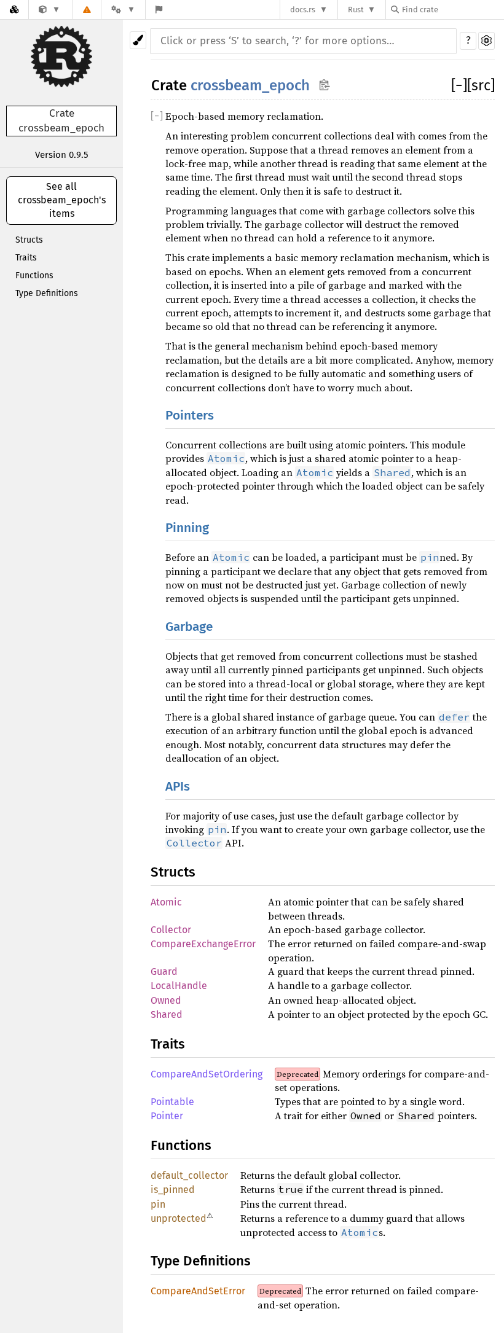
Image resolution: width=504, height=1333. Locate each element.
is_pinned (173, 1189)
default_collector (189, 1175)
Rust (356, 9)
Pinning (187, 528)
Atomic (166, 902)
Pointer (167, 1116)
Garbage (189, 627)
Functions (34, 275)
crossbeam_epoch (250, 85)
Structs (29, 240)
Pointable (172, 1102)
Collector (171, 930)
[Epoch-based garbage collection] (49, 9)
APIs (177, 786)
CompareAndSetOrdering (206, 1074)
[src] (481, 85)
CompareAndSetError (198, 1291)
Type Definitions (46, 293)
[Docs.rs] (14, 9)
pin (158, 1204)
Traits (26, 257)
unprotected (179, 1218)
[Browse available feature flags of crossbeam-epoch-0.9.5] (159, 9)
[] (459, 85)
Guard (164, 971)
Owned (166, 1000)
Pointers (189, 415)
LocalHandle (179, 985)
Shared (167, 1014)
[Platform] (122, 9)
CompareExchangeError (203, 944)
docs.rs (302, 9)
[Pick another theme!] (138, 40)
